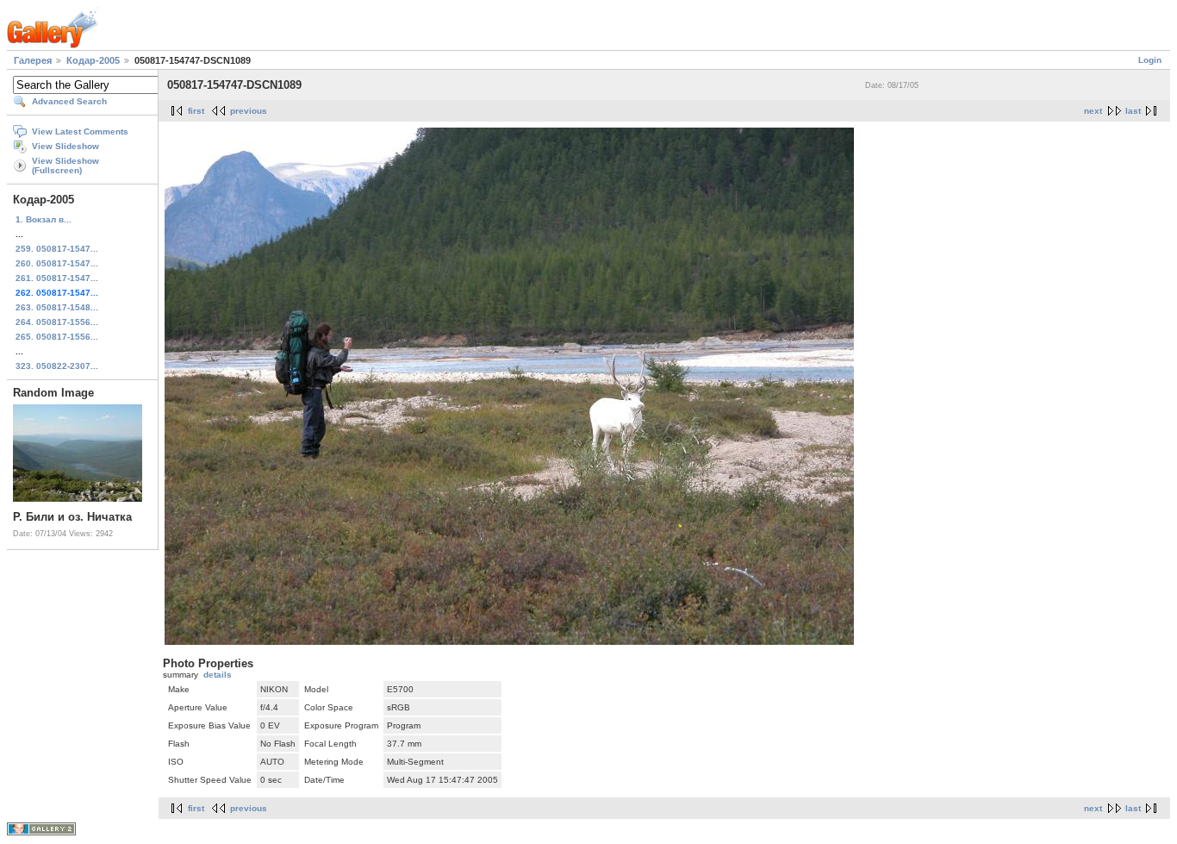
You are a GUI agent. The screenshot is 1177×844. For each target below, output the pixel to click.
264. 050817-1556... (57, 322)
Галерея (33, 60)
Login (1149, 60)
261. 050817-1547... (57, 278)
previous (248, 111)
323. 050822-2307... (57, 366)
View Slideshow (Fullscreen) (65, 165)
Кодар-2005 (93, 60)
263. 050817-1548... (57, 307)
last (1133, 111)
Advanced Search (69, 101)
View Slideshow (65, 146)
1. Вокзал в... (44, 219)
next (1093, 111)
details (217, 674)
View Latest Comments (80, 131)
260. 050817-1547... (57, 263)
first (196, 111)
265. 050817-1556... (57, 336)
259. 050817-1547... (57, 248)
